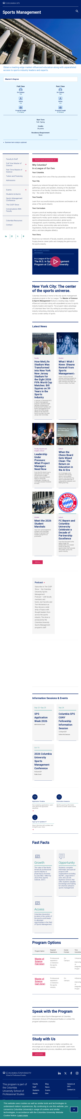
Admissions (10, 180)
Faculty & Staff (12, 159)
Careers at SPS (71, 1085)
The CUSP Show (12, 205)
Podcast (39, 582)
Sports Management (22, 12)
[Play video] (55, 261)
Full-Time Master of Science (14, 164)
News (47, 1087)
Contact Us (71, 1090)
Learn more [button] (22, 1115)
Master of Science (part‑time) (40, 981)
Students (36, 1090)
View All (37, 562)
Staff (34, 1087)
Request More (44, 160)
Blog (47, 1084)
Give (46, 1093)
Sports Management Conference (14, 199)
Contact (9, 225)
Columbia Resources (14, 220)
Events (8, 190)
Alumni (35, 1093)
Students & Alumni (13, 194)
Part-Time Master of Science (14, 171)
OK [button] (74, 1109)
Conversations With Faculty (13, 210)
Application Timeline (38, 801)
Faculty (35, 1084)
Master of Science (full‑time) (39, 961)
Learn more (39, 1054)
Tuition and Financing (14, 176)
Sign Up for (38, 822)
